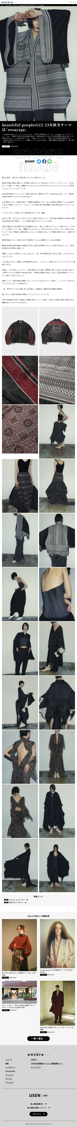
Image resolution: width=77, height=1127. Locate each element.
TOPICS (15, 5)
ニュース (9, 1059)
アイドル (9, 1079)
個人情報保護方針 (36, 1104)
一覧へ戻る (37, 1038)
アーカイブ (10, 1082)
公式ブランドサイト (16, 902)
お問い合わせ (37, 1114)
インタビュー (10, 1067)
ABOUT (34, 1059)
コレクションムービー (17, 900)
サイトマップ (36, 1067)
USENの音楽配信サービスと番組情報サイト (47, 1063)
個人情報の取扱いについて (37, 1108)
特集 (7, 1063)
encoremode (8, 5)
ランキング (10, 1075)
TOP (2, 5)
